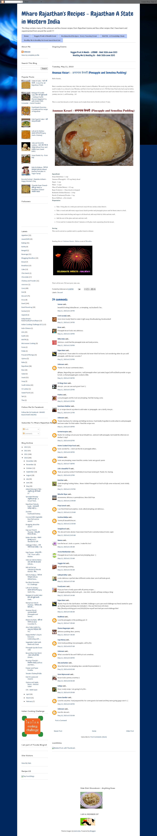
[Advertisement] (47, 790)
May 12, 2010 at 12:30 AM (67, 524)
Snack (23, 378)
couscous (24, 285)
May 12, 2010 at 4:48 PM (66, 658)
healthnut (61, 617)
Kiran (59, 327)
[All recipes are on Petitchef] (87, 825)
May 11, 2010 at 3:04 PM (66, 378)
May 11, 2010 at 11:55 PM (66, 489)
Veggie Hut (61, 563)
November (30, 465)
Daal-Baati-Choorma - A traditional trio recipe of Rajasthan (40, 109)
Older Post (130, 731)
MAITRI (23, 340)
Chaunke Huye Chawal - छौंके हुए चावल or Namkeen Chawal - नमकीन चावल (40, 189)
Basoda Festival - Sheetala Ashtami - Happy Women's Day (33, 180)
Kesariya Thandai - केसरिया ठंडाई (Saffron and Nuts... (34, 663)
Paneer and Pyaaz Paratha (32, 669)
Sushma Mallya (63, 517)
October (29, 468)
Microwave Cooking (28, 343)
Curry (23, 288)
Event (23, 303)
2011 (26, 454)
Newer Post (58, 731)
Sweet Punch (25, 393)
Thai (22, 400)
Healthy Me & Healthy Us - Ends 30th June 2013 (94, 55)
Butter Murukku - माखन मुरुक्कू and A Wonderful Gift (33, 540)
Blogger (93, 831)
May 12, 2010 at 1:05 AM (66, 547)
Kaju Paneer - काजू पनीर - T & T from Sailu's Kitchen (34, 555)
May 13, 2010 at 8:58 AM (66, 681)
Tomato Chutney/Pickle (34, 674)
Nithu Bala (61, 339)
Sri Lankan (25, 389)
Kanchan (61, 480)
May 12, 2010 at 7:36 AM (66, 635)
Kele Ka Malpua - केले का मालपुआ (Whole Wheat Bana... (34, 577)
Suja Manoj (61, 640)
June (28, 483)
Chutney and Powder (28, 281)
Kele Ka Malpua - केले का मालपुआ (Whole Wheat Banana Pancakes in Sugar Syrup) (40, 171)
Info (22, 332)
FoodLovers (62, 586)
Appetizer (24, 235)
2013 (26, 447)
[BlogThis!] (87, 289)
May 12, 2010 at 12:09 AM (67, 501)
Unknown (61, 364)
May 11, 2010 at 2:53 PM (66, 359)
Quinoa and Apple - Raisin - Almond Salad (32, 685)
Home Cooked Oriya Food (67, 446)
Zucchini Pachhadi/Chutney (33, 513)
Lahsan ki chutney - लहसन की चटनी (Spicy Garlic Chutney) (39, 133)
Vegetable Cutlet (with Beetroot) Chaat (33, 643)
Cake (23, 269)
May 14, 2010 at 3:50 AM (66, 716)
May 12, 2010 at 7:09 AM (66, 623)
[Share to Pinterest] (94, 289)
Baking (23, 243)
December (30, 461)
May (28, 486)
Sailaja (60, 686)
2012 (26, 451)
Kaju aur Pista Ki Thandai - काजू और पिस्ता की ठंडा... (33, 532)
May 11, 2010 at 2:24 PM (66, 311)
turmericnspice (63, 432)
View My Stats (26, 763)
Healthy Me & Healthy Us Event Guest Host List (42, 40)
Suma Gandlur (63, 698)
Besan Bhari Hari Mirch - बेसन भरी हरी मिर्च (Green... (34, 655)
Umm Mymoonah (64, 674)
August (29, 475)
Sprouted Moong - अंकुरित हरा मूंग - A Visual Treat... (32, 499)
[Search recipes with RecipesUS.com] (27, 776)
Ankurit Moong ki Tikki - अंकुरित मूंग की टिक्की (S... (34, 491)
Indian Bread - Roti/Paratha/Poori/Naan (30, 320)
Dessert (60, 293)
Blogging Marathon (28, 258)
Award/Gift (25, 239)
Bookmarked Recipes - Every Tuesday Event (79, 36)
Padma (60, 395)
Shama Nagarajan (64, 628)
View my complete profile (30, 55)
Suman (60, 304)
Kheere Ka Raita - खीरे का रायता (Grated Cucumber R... (34, 622)
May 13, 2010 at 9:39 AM (66, 692)
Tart (22, 396)
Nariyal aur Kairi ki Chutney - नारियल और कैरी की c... (34, 605)
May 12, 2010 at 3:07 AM (66, 581)
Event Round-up (26, 307)
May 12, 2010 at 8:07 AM (66, 646)
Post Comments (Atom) (99, 737)
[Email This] (85, 289)
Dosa (23, 300)
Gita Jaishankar (63, 663)
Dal (22, 292)
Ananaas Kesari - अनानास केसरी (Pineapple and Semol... (32, 613)
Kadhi (23, 336)
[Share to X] (90, 289)
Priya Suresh (62, 506)
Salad (23, 374)
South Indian (25, 385)
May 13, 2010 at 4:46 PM (66, 704)
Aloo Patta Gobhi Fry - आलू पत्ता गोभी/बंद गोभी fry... (33, 629)
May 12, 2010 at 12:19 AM (67, 512)
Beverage (24, 254)
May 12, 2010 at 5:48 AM (66, 612)
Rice (22, 370)
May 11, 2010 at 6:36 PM (66, 452)
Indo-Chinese (26, 328)
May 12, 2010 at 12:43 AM (67, 535)
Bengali (24, 250)
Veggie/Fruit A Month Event (45, 36)
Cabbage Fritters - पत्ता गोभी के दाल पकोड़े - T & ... (34, 547)
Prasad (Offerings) (28, 355)
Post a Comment (61, 721)
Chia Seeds (25, 273)
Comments (28, 434)
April (28, 694)
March (28, 698)
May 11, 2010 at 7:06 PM (66, 464)
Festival (24, 311)
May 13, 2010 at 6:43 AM (66, 669)
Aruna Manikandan (64, 552)
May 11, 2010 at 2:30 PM (66, 334)
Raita (23, 362)
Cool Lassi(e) (62, 316)
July (27, 479)
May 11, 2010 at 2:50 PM (66, 345)
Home (26, 36)
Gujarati (24, 315)
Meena (60, 540)
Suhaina (60, 457)
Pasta (23, 347)
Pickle (23, 351)
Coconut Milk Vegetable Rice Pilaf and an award (34, 519)
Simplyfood (62, 529)
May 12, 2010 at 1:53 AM (66, 558)
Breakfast (24, 266)
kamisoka (77, 831)
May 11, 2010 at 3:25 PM (66, 390)
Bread (23, 262)
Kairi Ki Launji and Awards (32, 678)
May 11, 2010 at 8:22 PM (66, 475)
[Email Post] (79, 289)
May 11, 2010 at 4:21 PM (66, 413)
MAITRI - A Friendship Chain (113, 36)
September (30, 472)
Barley (23, 247)
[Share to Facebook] (92, 289)
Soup (23, 381)
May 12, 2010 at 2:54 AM (66, 570)
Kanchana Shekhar (64, 406)
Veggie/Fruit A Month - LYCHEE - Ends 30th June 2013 (94, 52)
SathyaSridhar (62, 575)
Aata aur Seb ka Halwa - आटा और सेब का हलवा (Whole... (34, 562)
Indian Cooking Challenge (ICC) (32, 325)
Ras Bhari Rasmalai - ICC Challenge (33, 583)
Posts (26, 429)
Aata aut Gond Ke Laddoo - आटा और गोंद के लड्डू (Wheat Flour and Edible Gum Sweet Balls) (40, 147)
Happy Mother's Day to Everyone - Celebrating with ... (34, 637)
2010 (26, 458)
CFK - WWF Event (31, 690)
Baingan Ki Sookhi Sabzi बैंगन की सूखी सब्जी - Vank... (34, 597)
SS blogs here (62, 383)
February (29, 701)
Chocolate (25, 277)
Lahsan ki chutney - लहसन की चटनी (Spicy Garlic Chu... (34, 590)
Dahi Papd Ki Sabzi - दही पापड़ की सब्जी (40, 120)
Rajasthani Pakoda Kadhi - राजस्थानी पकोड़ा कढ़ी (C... (32, 506)
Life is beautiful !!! (64, 469)
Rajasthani (25, 366)
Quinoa (24, 359)
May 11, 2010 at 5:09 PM (66, 427)
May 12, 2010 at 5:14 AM (66, 595)
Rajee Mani (61, 350)
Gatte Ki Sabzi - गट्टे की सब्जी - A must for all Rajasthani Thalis (39, 83)
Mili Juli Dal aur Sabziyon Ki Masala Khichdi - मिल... (33, 570)
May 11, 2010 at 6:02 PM (66, 441)
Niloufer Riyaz (62, 494)
